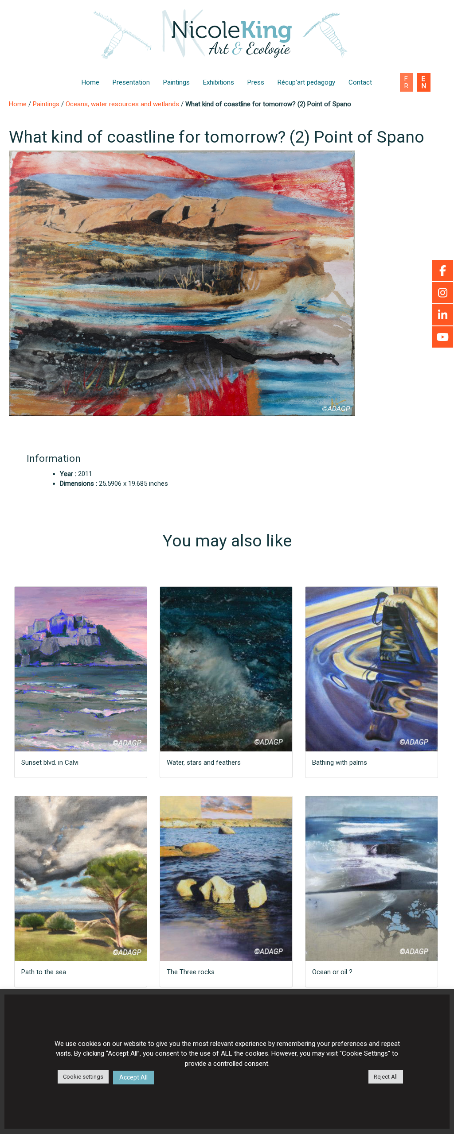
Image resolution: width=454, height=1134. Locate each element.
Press (255, 82)
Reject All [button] (386, 1076)
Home (90, 82)
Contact (360, 82)
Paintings (176, 82)
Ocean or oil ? (332, 972)
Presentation (131, 82)
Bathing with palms (339, 762)
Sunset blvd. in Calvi (49, 762)
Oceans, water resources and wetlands (122, 104)
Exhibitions (218, 82)
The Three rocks (191, 972)
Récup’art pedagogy (306, 82)
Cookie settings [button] (83, 1076)
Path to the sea (43, 972)
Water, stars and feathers (204, 762)
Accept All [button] (133, 1077)
